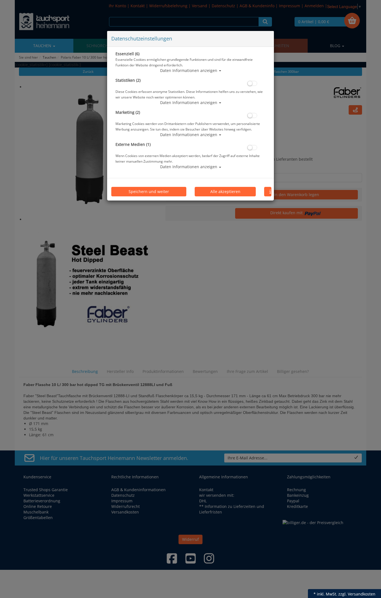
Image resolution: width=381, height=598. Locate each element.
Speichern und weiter (149, 191)
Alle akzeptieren (225, 191)
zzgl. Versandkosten (356, 594)
